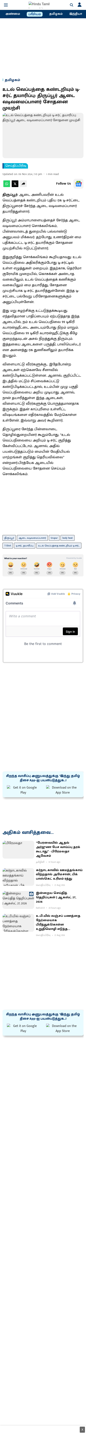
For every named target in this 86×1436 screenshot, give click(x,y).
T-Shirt (7, 546)
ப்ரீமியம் (34, 14)
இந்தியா (75, 14)
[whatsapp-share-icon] (6, 186)
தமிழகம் (56, 14)
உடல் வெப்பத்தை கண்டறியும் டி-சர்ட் (59, 546)
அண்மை (12, 14)
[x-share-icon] (15, 186)
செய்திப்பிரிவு (15, 166)
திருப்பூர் (9, 538)
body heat (67, 538)
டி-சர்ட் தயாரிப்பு (24, 546)
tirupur (54, 538)
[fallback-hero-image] (18, 850)
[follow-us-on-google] (78, 184)
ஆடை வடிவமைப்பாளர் (32, 538)
